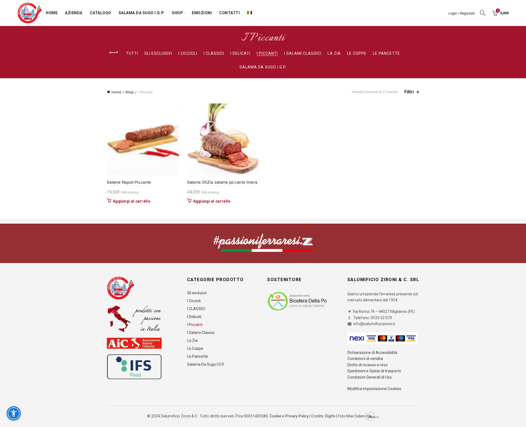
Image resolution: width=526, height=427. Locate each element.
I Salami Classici (302, 53)
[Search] (482, 13)
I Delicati (240, 53)
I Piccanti (267, 53)
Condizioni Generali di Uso (369, 377)
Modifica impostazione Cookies (374, 388)
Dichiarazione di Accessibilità (372, 352)
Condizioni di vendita (365, 358)
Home (52, 13)
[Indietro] (114, 52)
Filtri (409, 91)
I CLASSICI (214, 53)
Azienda (73, 13)
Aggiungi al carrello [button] (131, 201)
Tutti (132, 53)
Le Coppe (357, 53)
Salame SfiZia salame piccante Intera (222, 182)
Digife (330, 416)
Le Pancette (386, 53)
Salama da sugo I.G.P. (142, 13)
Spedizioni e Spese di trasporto (374, 371)
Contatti (229, 13)
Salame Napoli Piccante (129, 182)
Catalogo (100, 13)
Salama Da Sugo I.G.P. (263, 67)
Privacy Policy (297, 416)
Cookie (276, 416)
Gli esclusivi (158, 53)
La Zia (334, 53)
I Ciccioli (187, 53)
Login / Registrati (461, 13)
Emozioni (202, 13)
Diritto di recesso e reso (367, 365)
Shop (177, 13)
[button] (14, 413)
